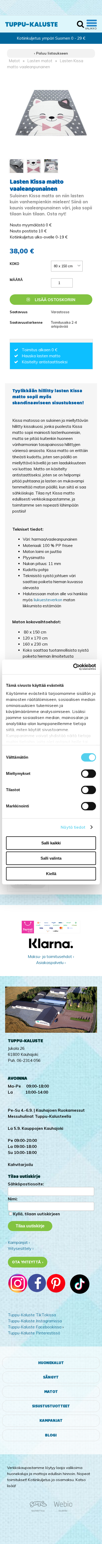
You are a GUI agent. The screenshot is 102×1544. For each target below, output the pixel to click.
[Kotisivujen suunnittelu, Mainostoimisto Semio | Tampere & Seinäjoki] (40, 1510)
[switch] (88, 773)
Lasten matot (39, 60)
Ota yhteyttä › (27, 1262)
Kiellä (51, 873)
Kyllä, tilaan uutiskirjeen (36, 1213)
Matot (14, 60)
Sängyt (51, 1377)
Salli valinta (51, 858)
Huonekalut (51, 1362)
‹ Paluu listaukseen (51, 53)
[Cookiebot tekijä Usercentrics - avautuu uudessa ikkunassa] (73, 666)
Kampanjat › (19, 1242)
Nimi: (13, 1198)
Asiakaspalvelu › (51, 962)
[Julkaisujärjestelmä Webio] (61, 1510)
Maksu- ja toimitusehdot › (51, 956)
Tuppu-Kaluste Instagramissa (35, 1320)
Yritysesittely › (20, 1248)
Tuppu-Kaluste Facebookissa (34, 1326)
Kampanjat (51, 1420)
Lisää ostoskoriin (54, 299)
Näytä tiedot (73, 827)
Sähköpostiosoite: (26, 1183)
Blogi (51, 1435)
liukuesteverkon (48, 599)
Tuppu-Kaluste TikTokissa (32, 1314)
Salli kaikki (51, 843)
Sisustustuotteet (51, 1406)
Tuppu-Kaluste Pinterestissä (34, 1332)
